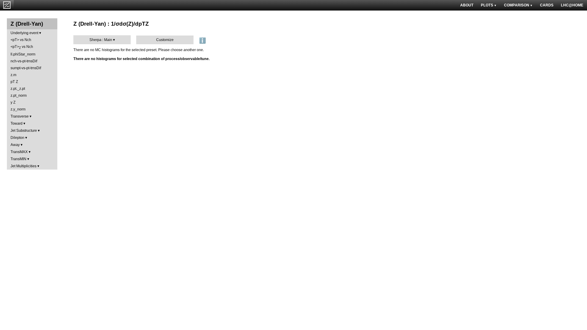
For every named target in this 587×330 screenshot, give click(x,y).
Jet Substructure (24, 130)
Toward (16, 123)
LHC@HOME (572, 5)
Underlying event (24, 33)
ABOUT (466, 5)
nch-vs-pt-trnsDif (24, 61)
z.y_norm (18, 109)
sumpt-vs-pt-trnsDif (26, 68)
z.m (13, 75)
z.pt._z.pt (18, 89)
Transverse (20, 116)
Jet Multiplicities (23, 166)
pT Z (14, 82)
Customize (165, 40)
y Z (13, 102)
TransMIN (18, 159)
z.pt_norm (19, 95)
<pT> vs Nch (21, 40)
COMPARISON (516, 5)
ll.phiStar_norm (23, 54)
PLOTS (487, 5)
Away (15, 145)
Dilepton (17, 138)
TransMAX (19, 152)
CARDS (547, 5)
